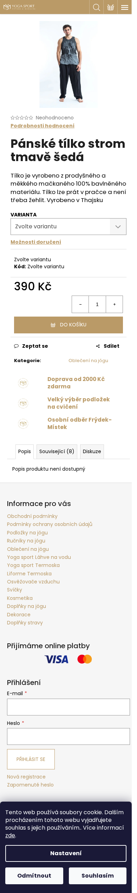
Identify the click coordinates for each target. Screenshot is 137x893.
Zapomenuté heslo (30, 785)
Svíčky (14, 589)
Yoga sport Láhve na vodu (39, 557)
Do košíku (73, 324)
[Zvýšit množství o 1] (114, 304)
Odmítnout (34, 876)
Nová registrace (26, 777)
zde (10, 835)
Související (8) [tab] (56, 451)
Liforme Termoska (29, 573)
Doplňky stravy (25, 622)
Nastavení (66, 853)
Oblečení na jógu (88, 360)
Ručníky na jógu (26, 540)
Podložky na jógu (27, 532)
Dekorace (19, 614)
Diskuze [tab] (92, 451)
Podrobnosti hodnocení (42, 126)
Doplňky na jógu (26, 606)
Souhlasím (97, 876)
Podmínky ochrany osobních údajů (49, 524)
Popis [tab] (24, 451)
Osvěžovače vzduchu (33, 581)
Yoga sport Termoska (33, 565)
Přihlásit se (31, 759)
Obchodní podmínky (32, 516)
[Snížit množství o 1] (80, 304)
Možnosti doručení (36, 241)
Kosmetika (20, 598)
